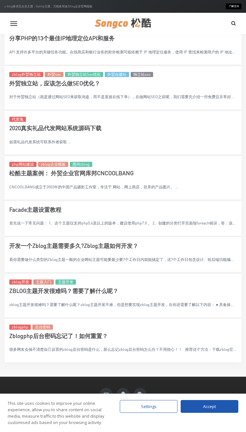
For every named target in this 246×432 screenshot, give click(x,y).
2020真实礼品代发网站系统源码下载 (55, 128)
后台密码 (42, 327)
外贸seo (54, 74)
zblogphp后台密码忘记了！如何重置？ (58, 336)
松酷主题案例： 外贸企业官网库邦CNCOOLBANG (71, 173)
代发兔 (17, 119)
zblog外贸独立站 (26, 74)
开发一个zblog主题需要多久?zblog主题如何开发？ (73, 245)
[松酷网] (123, 23)
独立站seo (142, 74)
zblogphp (20, 327)
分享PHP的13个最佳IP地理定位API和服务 (62, 38)
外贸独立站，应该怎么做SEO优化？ (54, 83)
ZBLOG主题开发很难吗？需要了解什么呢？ (64, 290)
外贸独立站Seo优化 (84, 74)
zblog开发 (20, 281)
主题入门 (43, 281)
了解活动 (234, 6)
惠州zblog (81, 164)
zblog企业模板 (53, 164)
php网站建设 (23, 164)
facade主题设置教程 (35, 209)
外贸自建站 (117, 74)
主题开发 (65, 281)
